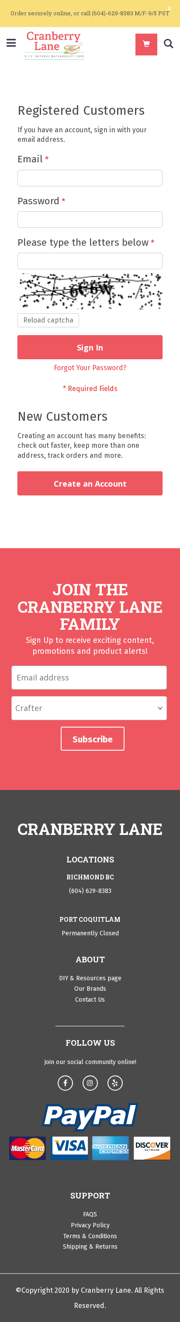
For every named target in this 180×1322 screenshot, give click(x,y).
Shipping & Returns (90, 1246)
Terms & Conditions (90, 1236)
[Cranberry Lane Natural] (54, 45)
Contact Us (90, 999)
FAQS (90, 1214)
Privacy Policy (90, 1225)
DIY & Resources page (90, 978)
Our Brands (90, 988)
